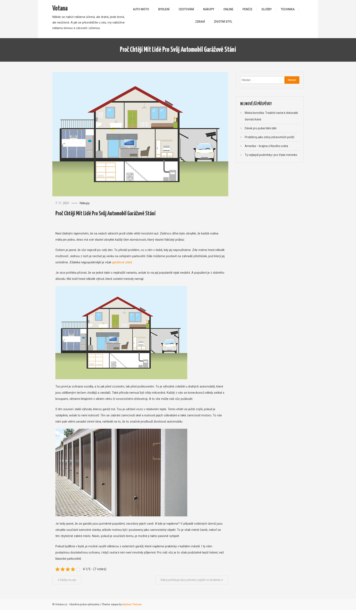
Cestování (186, 9)
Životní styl (223, 21)
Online (228, 9)
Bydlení (164, 9)
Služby (266, 9)
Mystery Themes (132, 604)
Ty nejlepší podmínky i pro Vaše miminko (271, 155)
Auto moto (141, 9)
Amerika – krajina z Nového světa (266, 146)
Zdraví (200, 21)
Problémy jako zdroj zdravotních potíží (269, 137)
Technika (288, 9)
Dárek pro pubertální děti (260, 128)
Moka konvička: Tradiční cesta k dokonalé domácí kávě (271, 116)
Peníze (247, 9)
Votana (60, 8)
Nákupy (208, 9)
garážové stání (122, 262)
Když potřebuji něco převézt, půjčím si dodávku (191, 580)
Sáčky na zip (68, 580)
